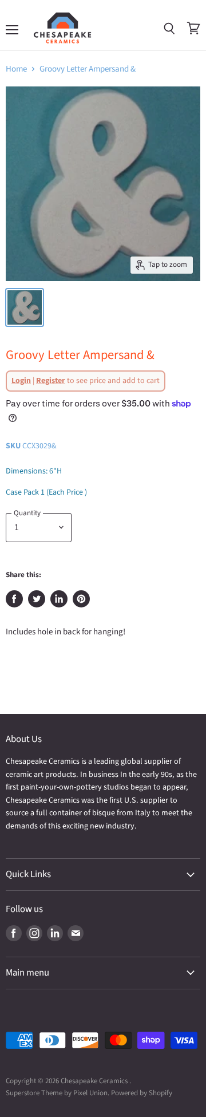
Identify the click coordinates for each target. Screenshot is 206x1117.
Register (50, 380)
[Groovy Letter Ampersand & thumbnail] (24, 307)
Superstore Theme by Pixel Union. (57, 1093)
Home (16, 69)
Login (21, 380)
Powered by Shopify (141, 1093)
